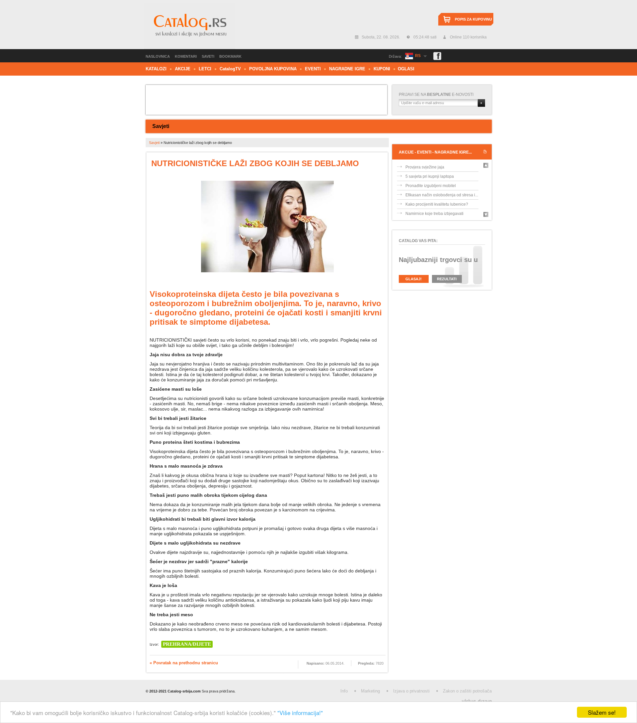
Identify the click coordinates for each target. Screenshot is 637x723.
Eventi (313, 68)
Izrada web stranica (1, 700)
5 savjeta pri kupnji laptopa (429, 183)
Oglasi (406, 68)
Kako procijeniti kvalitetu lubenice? (436, 211)
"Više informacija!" (300, 712)
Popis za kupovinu (473, 19)
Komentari (186, 56)
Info (344, 691)
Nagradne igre (347, 68)
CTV (230, 68)
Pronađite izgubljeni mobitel (430, 192)
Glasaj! (413, 279)
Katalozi (156, 68)
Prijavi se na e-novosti (436, 94)
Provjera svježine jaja (424, 174)
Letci (205, 68)
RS (418, 55)
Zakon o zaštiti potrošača (467, 691)
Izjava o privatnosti (411, 691)
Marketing (370, 691)
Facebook (437, 56)
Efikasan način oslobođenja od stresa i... (441, 202)
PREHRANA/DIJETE (187, 644)
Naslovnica (158, 56)
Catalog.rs (189, 26)
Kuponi (382, 68)
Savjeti (160, 126)
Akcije (182, 68)
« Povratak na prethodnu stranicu (184, 662)
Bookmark (230, 56)
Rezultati (447, 279)
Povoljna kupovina (273, 68)
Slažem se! (602, 712)
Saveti (208, 56)
